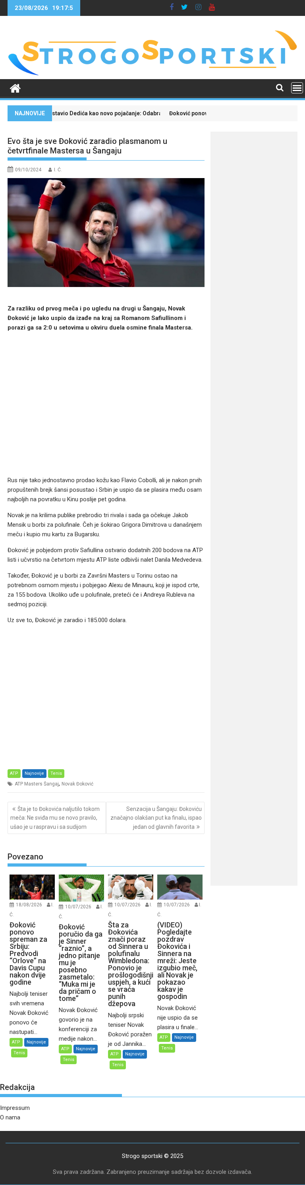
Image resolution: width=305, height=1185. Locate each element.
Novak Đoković (77, 784)
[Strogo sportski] (152, 74)
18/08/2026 (29, 905)
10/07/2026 (78, 907)
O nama (10, 1117)
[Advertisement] (106, 404)
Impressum (15, 1107)
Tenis (56, 773)
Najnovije (34, 773)
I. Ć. (58, 170)
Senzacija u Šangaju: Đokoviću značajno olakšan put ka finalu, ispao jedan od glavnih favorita (156, 818)
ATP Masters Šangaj (37, 784)
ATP (14, 773)
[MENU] (297, 87)
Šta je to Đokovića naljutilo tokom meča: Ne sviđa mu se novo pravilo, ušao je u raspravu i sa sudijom (55, 818)
